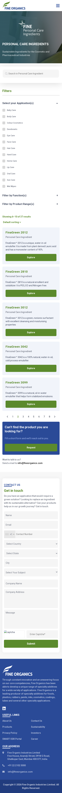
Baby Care (11, 110)
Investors (36, 733)
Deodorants (12, 129)
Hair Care (11, 148)
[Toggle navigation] (57, 6)
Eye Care (11, 135)
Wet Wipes (11, 186)
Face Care (11, 142)
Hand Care (11, 155)
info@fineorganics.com (30, 463)
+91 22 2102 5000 (17, 765)
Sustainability (38, 727)
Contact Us (36, 721)
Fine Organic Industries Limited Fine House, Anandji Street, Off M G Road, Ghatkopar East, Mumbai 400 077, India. (28, 755)
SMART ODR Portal (12, 739)
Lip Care (10, 167)
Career (34, 739)
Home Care (12, 161)
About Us (7, 721)
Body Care (11, 116)
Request (31, 447)
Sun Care (11, 180)
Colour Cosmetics (15, 123)
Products (7, 727)
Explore (31, 257)
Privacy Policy (9, 733)
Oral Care (11, 174)
